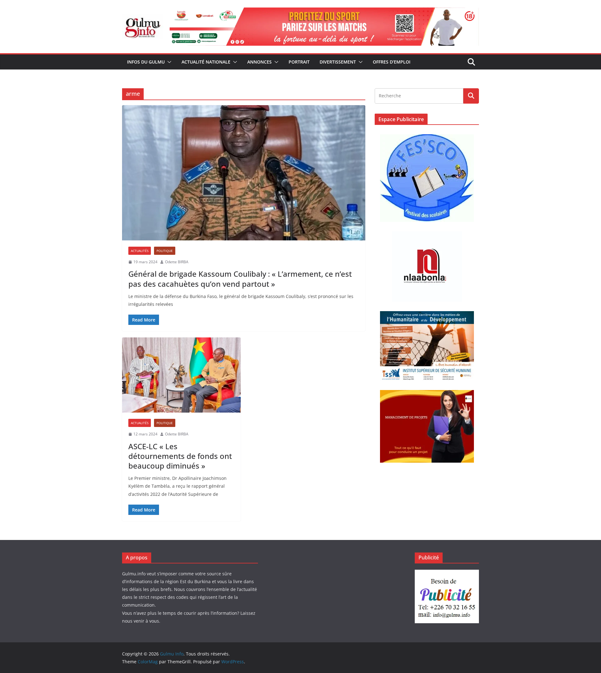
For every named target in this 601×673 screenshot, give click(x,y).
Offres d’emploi (391, 62)
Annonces (259, 62)
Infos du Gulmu (146, 62)
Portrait (299, 62)
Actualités (139, 251)
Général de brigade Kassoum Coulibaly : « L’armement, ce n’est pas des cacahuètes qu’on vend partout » (240, 279)
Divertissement (338, 62)
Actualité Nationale (206, 62)
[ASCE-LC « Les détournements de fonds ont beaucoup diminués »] (181, 375)
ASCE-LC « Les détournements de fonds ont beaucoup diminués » (180, 456)
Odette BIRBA (176, 262)
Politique (165, 251)
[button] (168, 62)
